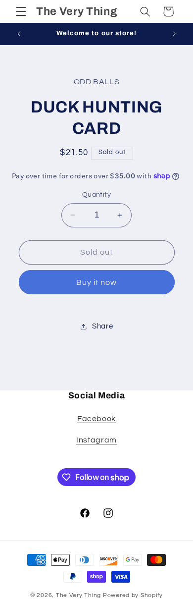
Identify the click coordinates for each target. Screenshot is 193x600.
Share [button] (102, 326)
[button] (20, 11)
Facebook (96, 419)
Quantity (96, 194)
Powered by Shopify (133, 595)
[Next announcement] (174, 34)
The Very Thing (79, 595)
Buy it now (96, 282)
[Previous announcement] (19, 34)
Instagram (96, 440)
